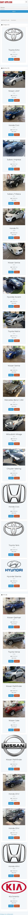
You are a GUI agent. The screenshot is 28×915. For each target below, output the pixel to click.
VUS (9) (4, 594)
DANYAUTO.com (5, 20)
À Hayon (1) (5, 24)
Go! (14, 11)
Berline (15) (5, 68)
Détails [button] (11, 59)
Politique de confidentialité (6, 914)
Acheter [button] (17, 59)
